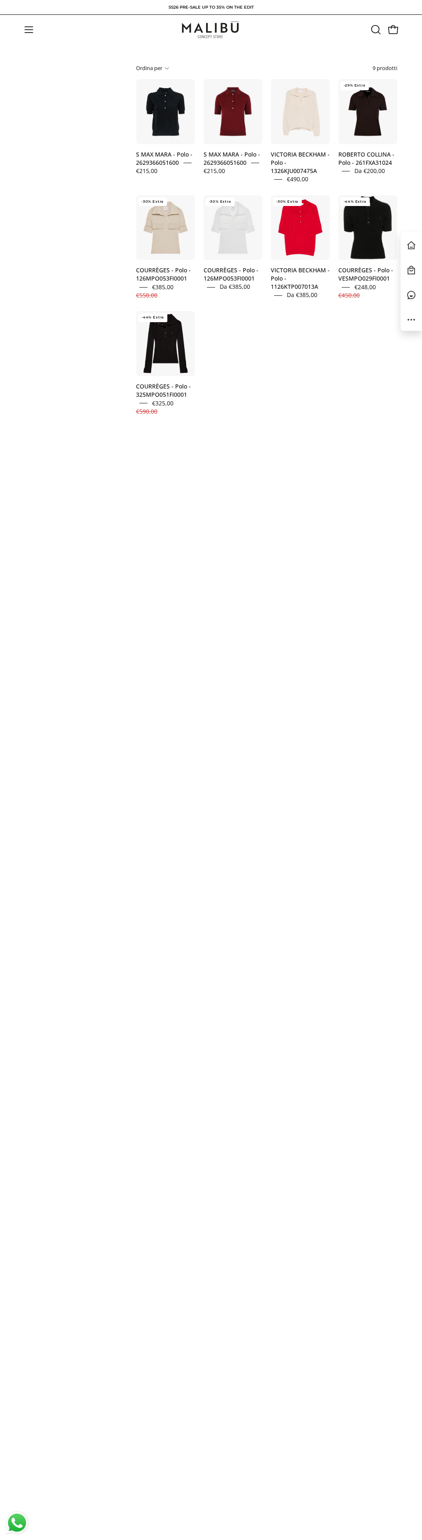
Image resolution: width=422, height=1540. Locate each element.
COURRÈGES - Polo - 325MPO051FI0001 (163, 391)
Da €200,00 (369, 171)
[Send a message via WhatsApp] (17, 1523)
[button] (375, 29)
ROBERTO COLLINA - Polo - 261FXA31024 (366, 158)
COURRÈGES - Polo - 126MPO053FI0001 (163, 275)
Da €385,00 (235, 287)
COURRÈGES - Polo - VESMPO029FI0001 (365, 275)
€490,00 (297, 179)
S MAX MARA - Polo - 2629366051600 (164, 158)
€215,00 (146, 171)
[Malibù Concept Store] (211, 30)
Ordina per (149, 68)
